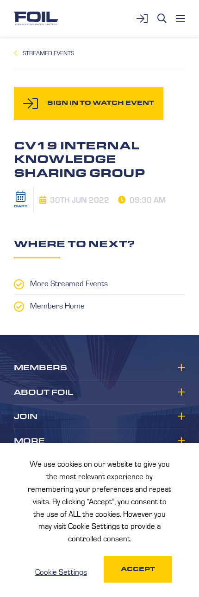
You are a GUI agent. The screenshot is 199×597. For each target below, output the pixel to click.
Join (25, 416)
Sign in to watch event (100, 102)
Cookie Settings (61, 571)
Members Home (57, 305)
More (29, 441)
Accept (138, 569)
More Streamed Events (69, 283)
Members (40, 368)
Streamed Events (48, 53)
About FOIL (43, 392)
